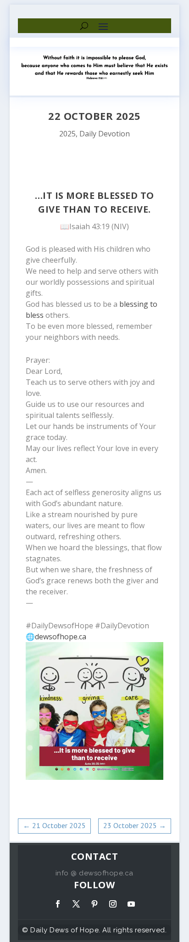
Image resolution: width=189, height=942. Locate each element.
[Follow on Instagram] (113, 904)
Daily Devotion (104, 134)
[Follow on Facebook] (57, 904)
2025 (67, 134)
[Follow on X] (76, 904)
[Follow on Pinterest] (94, 904)
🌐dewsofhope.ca (56, 637)
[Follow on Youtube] (131, 904)
